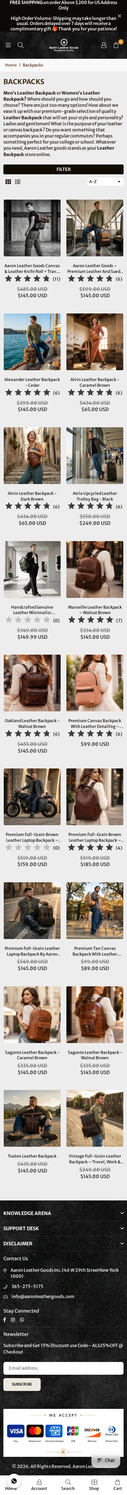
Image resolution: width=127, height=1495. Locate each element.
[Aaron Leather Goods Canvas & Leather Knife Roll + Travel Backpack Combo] (32, 228)
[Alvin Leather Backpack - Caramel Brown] (94, 341)
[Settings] (104, 45)
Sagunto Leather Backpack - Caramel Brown (32, 1055)
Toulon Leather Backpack (32, 1156)
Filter (64, 169)
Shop (94, 1488)
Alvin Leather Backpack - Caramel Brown (94, 382)
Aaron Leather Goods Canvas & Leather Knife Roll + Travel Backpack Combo (32, 269)
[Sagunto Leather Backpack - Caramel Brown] (32, 1014)
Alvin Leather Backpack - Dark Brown (32, 496)
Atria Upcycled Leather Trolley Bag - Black (95, 496)
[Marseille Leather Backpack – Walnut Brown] (94, 569)
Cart (117, 1488)
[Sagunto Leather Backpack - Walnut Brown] (94, 1014)
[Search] (20, 45)
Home (11, 65)
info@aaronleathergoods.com (43, 1296)
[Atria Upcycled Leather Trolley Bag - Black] (94, 455)
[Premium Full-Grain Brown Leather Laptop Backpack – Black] (32, 796)
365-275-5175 (27, 1286)
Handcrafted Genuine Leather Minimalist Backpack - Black (32, 610)
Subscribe (22, 1384)
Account (39, 1488)
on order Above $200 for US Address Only (63, 16)
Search (68, 1488)
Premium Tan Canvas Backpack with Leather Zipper (94, 951)
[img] (27, 279)
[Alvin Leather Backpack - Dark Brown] (32, 455)
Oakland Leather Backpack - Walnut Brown (32, 723)
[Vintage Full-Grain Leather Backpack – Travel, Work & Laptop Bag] (94, 1118)
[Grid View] (8, 181)
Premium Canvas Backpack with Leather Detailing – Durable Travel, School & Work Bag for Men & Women (95, 724)
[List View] (17, 181)
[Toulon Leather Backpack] (32, 1118)
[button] (116, 45)
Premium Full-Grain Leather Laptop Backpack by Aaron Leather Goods (32, 951)
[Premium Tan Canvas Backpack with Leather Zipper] (94, 910)
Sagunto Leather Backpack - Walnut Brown (95, 1055)
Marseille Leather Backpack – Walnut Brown (95, 610)
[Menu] (8, 45)
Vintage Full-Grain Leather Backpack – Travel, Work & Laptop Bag (95, 1159)
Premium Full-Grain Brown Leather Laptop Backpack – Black (32, 837)
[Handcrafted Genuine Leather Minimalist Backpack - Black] (32, 569)
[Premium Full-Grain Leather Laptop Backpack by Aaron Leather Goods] (32, 910)
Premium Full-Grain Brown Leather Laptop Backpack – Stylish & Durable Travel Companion (94, 837)
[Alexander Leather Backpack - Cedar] (32, 341)
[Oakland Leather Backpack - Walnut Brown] (32, 683)
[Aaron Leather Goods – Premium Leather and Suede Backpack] (94, 228)
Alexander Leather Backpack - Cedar (32, 382)
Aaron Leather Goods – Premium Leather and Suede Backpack (95, 269)
